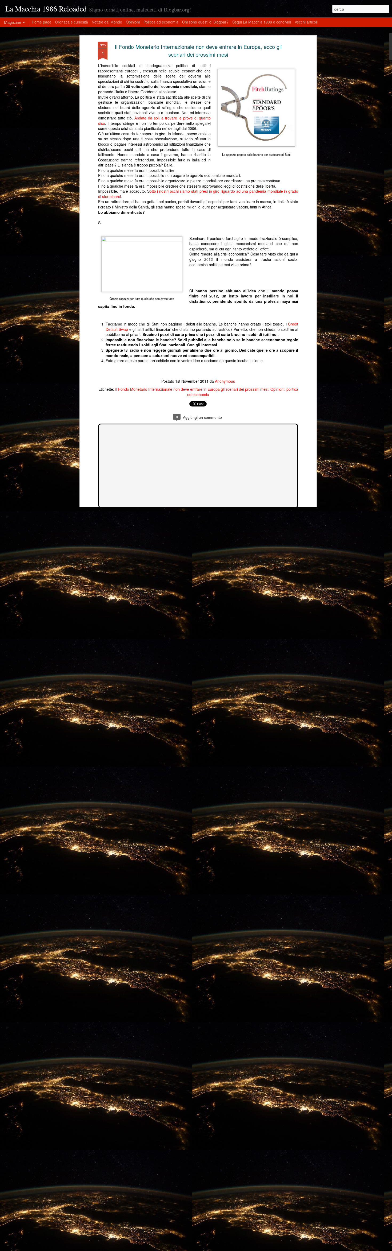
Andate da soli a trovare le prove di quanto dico (154, 120)
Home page (41, 22)
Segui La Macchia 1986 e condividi (261, 22)
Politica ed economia (160, 22)
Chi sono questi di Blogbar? (205, 22)
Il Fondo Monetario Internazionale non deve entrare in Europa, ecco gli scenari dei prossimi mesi (198, 50)
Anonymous (225, 381)
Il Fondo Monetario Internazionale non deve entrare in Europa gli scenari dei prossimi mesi (191, 389)
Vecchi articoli (306, 22)
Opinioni (277, 389)
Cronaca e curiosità (71, 22)
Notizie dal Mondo (107, 22)
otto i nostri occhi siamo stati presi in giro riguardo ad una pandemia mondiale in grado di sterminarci (198, 193)
